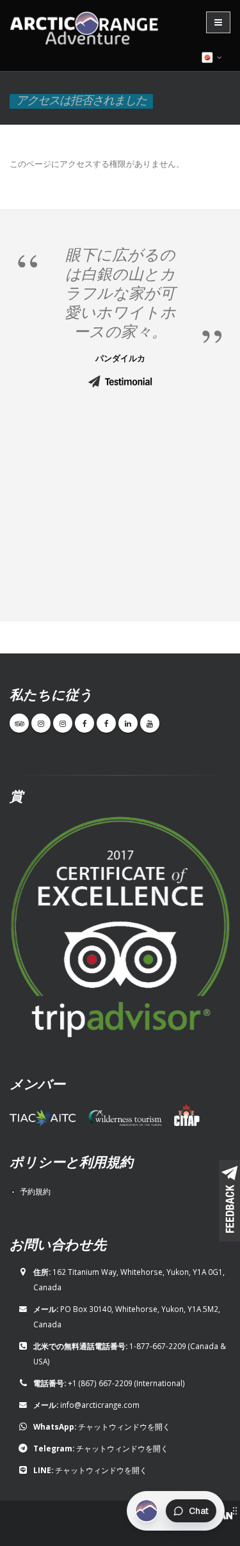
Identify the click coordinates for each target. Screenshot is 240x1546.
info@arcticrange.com (100, 1405)
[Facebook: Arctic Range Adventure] (84, 723)
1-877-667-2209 (157, 1346)
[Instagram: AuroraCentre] (62, 723)
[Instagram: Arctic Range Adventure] (41, 723)
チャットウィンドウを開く (124, 1426)
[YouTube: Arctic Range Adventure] (149, 723)
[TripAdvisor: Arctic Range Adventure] (19, 723)
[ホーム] (88, 29)
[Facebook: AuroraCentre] (106, 723)
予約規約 (35, 1191)
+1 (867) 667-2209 (100, 1383)
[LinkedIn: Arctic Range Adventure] (128, 723)
